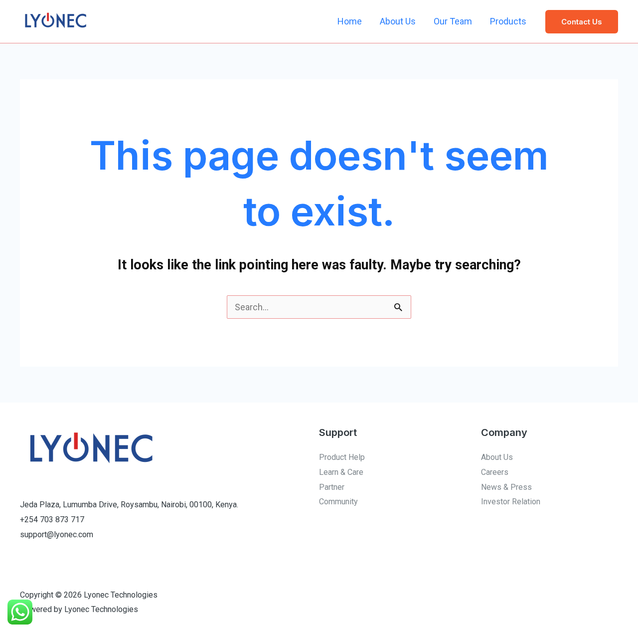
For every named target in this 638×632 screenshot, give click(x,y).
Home (349, 21)
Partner (331, 487)
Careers (494, 472)
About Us (398, 21)
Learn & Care (341, 472)
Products (508, 21)
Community (338, 501)
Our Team (453, 21)
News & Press (506, 487)
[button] (581, 21)
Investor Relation (510, 501)
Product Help (342, 457)
